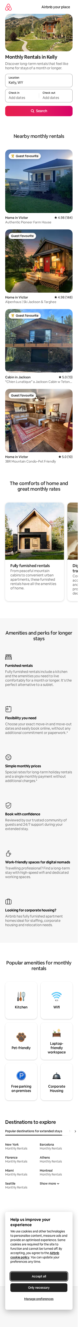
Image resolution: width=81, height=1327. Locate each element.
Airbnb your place (55, 7)
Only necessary (39, 1288)
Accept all (39, 1276)
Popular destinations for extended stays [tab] (33, 1131)
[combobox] (39, 82)
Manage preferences (39, 1299)
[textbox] (22, 97)
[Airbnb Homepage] (8, 7)
